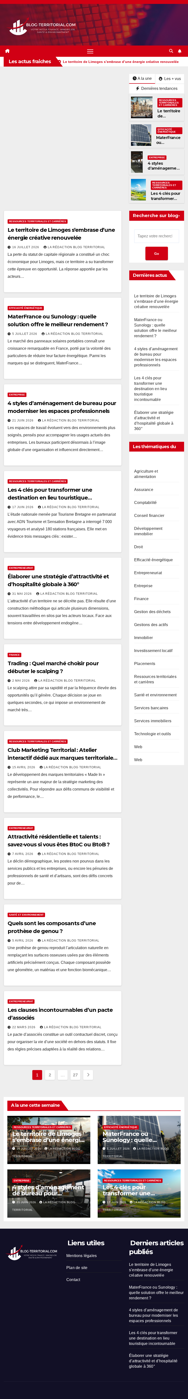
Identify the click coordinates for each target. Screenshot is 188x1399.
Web (138, 747)
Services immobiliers (152, 721)
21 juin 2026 (23, 420)
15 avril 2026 (24, 767)
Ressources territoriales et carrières (169, 102)
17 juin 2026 (23, 507)
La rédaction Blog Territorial (76, 247)
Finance (14, 654)
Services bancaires (151, 708)
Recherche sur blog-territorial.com (156, 217)
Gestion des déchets (152, 612)
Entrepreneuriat (21, 568)
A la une (145, 78)
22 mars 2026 (24, 1027)
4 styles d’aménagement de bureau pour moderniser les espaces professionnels (153, 1315)
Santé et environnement (26, 914)
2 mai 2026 (21, 680)
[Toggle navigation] (90, 51)
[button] (171, 51)
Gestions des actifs (151, 625)
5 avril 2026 (23, 940)
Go (156, 254)
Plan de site (76, 1268)
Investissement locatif (153, 651)
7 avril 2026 (23, 854)
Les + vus (172, 79)
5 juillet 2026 (25, 334)
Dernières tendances (158, 88)
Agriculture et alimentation (146, 474)
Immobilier (143, 638)
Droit (138, 547)
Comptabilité (145, 503)
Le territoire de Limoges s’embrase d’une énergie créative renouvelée (156, 301)
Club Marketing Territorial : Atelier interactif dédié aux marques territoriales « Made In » (62, 758)
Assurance (143, 490)
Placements (144, 664)
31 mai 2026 (22, 593)
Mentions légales (81, 1256)
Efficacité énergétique (167, 130)
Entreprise (157, 157)
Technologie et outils (152, 734)
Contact (73, 1280)
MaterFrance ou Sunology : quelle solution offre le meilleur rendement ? (156, 1292)
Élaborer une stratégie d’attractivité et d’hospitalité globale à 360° (153, 1360)
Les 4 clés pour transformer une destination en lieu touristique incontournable (50, 498)
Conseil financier (149, 515)
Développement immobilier (148, 531)
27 (75, 1075)
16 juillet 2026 (26, 247)
